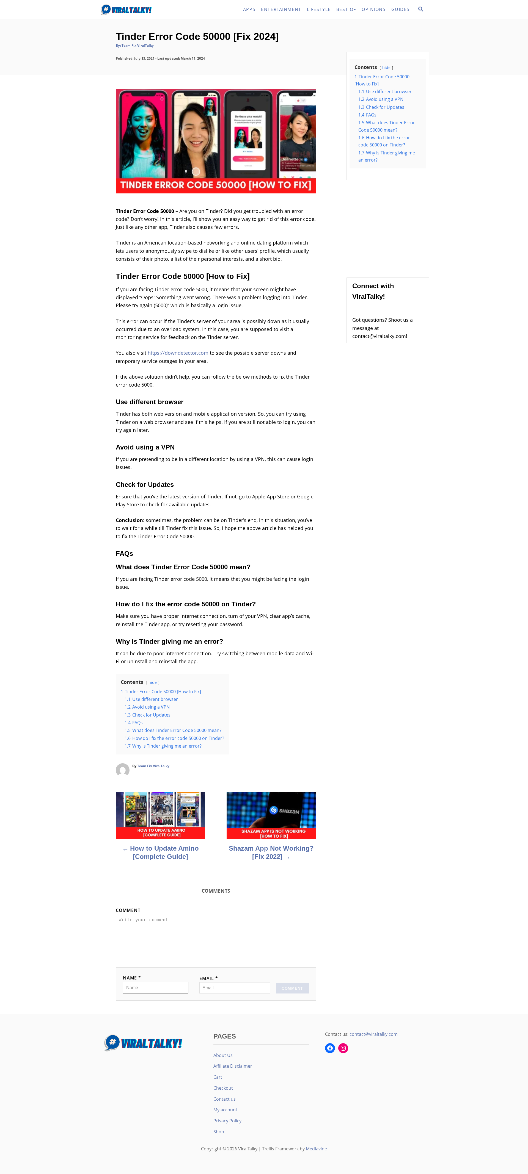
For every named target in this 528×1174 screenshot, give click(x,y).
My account (225, 1110)
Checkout (223, 1088)
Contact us (224, 1099)
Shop (218, 1132)
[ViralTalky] (148, 9)
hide (152, 682)
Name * (132, 978)
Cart (217, 1077)
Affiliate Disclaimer (232, 1066)
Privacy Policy (227, 1121)
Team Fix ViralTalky (138, 45)
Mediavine (316, 1149)
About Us (223, 1055)
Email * (208, 978)
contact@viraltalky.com (374, 1034)
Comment (128, 910)
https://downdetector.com (178, 352)
